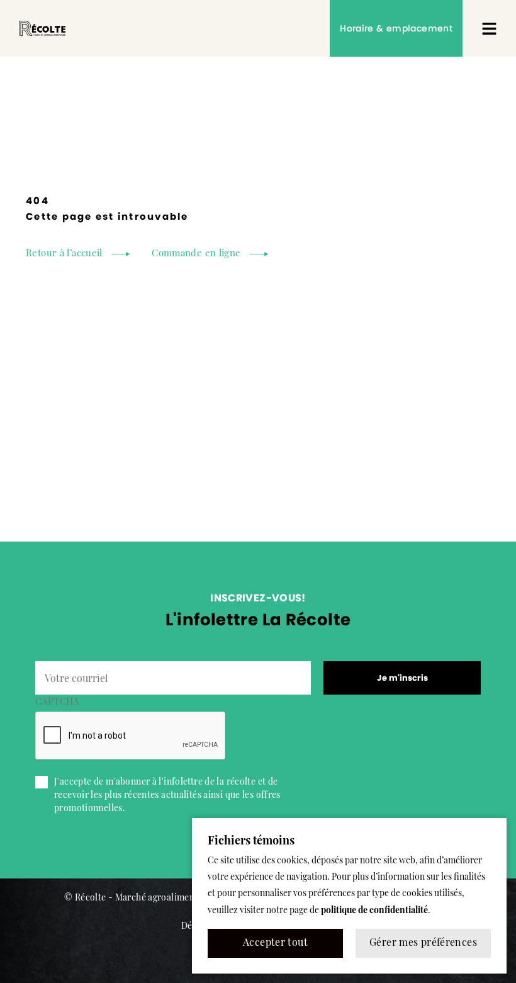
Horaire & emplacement (396, 28)
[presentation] (131, 736)
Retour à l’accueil (64, 254)
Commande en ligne (196, 254)
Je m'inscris (402, 678)
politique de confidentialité (374, 911)
